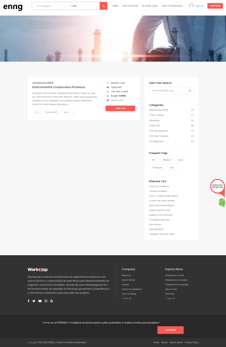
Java (66, 112)
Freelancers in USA (174, 275)
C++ (37, 112)
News (156, 342)
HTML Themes (156, 115)
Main (115, 6)
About (164, 342)
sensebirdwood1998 (42, 83)
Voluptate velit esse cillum (162, 233)
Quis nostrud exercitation (161, 205)
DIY (154, 159)
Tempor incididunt (158, 191)
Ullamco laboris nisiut (159, 210)
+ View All (126, 298)
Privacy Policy (191, 342)
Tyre (172, 167)
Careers (125, 284)
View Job (120, 108)
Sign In (200, 6)
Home (107, 45)
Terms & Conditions (159, 186)
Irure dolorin (155, 224)
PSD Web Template (159, 136)
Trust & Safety (129, 294)
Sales (180, 159)
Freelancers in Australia (176, 284)
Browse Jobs (150, 6)
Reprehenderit (156, 229)
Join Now (215, 5)
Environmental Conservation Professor (58, 87)
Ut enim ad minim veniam (162, 200)
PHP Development (158, 131)
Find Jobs (169, 294)
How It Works (128, 280)
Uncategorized (156, 141)
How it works (130, 6)
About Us (126, 275)
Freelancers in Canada (176, 280)
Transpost (157, 167)
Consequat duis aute (159, 219)
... (74, 111)
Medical (167, 159)
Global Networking (158, 110)
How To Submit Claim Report (163, 195)
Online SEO (154, 126)
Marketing (154, 120)
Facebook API (51, 112)
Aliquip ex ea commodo (161, 214)
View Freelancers (172, 6)
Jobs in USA (171, 289)
